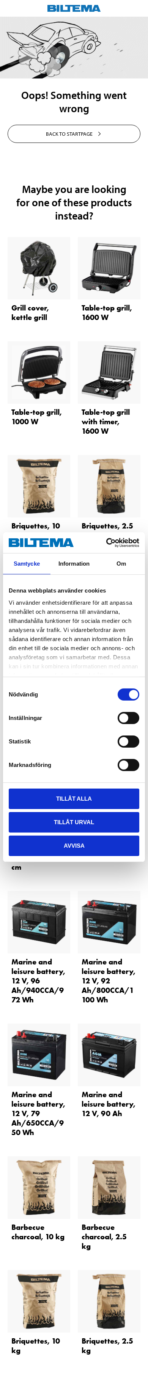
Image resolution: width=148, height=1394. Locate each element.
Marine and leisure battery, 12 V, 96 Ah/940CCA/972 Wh (38, 981)
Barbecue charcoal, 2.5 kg (104, 1236)
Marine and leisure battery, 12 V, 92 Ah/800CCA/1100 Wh (108, 981)
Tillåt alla (74, 798)
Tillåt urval (74, 822)
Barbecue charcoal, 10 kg (38, 1232)
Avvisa (74, 845)
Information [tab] (74, 563)
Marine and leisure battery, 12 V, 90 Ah (108, 1104)
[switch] (128, 718)
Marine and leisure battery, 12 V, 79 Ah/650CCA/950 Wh (38, 1113)
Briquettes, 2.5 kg (107, 530)
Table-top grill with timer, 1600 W (106, 421)
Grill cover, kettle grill (30, 312)
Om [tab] (121, 563)
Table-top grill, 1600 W (107, 312)
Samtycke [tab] (27, 563)
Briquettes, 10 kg (35, 530)
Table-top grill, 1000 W (36, 417)
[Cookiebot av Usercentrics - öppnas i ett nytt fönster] (106, 542)
